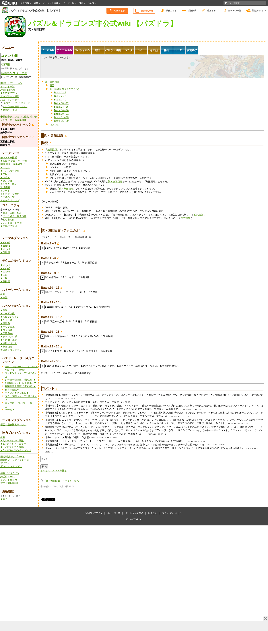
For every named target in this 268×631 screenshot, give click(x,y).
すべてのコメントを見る (53, 470)
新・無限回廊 (115, 181)
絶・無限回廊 (66, 188)
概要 (2, 294)
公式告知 (198, 214)
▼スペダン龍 (7, 313)
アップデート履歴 (9, 96)
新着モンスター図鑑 (14, 73)
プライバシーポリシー (173, 513)
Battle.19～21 (61, 113)
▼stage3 (5, 249)
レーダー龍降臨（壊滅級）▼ (20, 379)
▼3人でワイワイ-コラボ (13, 443)
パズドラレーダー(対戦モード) (16, 103)
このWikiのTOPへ (93, 513)
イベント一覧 (7, 86)
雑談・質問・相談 (12, 213)
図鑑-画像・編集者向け (12, 164)
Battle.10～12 (61, 103)
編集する (211, 10)
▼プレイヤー (7, 174)
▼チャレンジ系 (8, 336)
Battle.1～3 (60, 92)
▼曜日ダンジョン (9, 316)
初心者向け (9, 219)
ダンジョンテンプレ (11, 466)
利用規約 (152, 513)
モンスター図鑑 (8, 157)
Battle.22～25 (61, 117)
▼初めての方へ (8, 93)
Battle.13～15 (61, 106)
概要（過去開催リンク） (13, 424)
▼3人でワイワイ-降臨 (12, 447)
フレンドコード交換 (11, 222)
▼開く (3, 499)
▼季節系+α (6, 333)
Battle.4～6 (60, 96)
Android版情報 (7, 89)
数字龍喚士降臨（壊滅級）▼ (20, 386)
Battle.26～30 (61, 121)
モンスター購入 (8, 184)
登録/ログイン (259, 10)
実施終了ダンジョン (11, 350)
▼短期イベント (8, 343)
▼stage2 (5, 245)
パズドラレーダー (9, 99)
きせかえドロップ (9, 200)
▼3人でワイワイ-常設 (12, 440)
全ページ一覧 (234, 10)
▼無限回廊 (6, 346)
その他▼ (9, 409)
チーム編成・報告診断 (14, 216)
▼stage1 (5, 242)
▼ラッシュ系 (7, 326)
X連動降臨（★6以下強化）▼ (20, 383)
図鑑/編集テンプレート (12, 456)
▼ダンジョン (7, 180)
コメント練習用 (8, 479)
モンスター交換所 (9, 194)
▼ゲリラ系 (6, 320)
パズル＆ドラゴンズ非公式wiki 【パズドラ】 (35, 10)
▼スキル (5, 167)
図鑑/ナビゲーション (11, 83)
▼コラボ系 (6, 330)
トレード (5, 190)
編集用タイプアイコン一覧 (14, 459)
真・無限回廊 (36, 29)
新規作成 (192, 10)
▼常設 (3, 310)
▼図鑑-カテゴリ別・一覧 (13, 160)
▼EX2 (3, 278)
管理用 (5, 64)
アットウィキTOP (134, 513)
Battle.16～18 (61, 110)
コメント (54, 124)
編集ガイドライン (9, 473)
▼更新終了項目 (8, 109)
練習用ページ (7, 476)
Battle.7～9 (60, 99)
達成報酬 (5, 187)
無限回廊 (52, 149)
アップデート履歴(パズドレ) (15, 106)
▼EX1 (3, 275)
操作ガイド (171, 10)
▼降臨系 (5, 323)
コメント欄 (9, 56)
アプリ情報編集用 (9, 483)
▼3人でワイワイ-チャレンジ (15, 450)
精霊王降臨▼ (12, 389)
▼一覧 (3, 297)
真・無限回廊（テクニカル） (65, 89)
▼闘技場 (5, 252)
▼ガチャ (5, 177)
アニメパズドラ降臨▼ (17, 393)
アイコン (5, 463)
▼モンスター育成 (9, 170)
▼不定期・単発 (8, 340)
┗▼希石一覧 (7, 197)
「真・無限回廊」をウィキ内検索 (61, 480)
